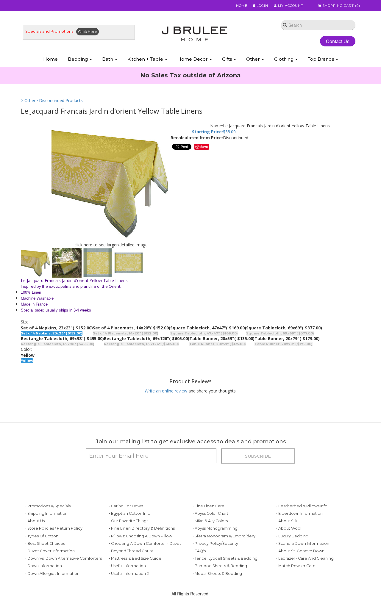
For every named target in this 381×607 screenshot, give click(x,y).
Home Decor (193, 59)
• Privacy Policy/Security (215, 543)
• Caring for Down (126, 506)
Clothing (284, 59)
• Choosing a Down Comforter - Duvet (145, 543)
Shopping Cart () (340, 6)
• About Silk (286, 521)
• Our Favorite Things (128, 521)
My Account (290, 6)
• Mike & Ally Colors (210, 521)
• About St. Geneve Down (300, 551)
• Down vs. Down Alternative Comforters (63, 558)
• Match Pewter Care (296, 566)
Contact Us (337, 41)
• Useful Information (127, 566)
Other (253, 59)
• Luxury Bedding (292, 536)
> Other (28, 100)
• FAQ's (199, 551)
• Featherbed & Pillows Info (301, 506)
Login (261, 6)
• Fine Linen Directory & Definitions (142, 528)
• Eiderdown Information (299, 513)
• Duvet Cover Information (50, 551)
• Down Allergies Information (52, 573)
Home (241, 6)
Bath (108, 59)
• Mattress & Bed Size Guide (135, 558)
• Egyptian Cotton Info (129, 513)
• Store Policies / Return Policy (53, 528)
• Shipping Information (46, 513)
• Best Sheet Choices (45, 543)
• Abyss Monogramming (215, 528)
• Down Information (43, 566)
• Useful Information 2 (129, 573)
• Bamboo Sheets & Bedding (220, 566)
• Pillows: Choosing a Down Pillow (140, 536)
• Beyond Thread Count (131, 551)
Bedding (78, 59)
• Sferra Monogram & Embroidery (224, 536)
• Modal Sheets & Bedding (217, 573)
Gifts (227, 59)
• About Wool (288, 528)
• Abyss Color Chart (210, 513)
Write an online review (166, 391)
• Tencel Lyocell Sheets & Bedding (225, 558)
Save (204, 146)
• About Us (35, 521)
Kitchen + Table (145, 59)
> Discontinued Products (59, 100)
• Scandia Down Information (302, 543)
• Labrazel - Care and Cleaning (305, 558)
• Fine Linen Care (208, 506)
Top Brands (321, 59)
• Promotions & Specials (48, 506)
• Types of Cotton (41, 536)
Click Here (87, 31)
